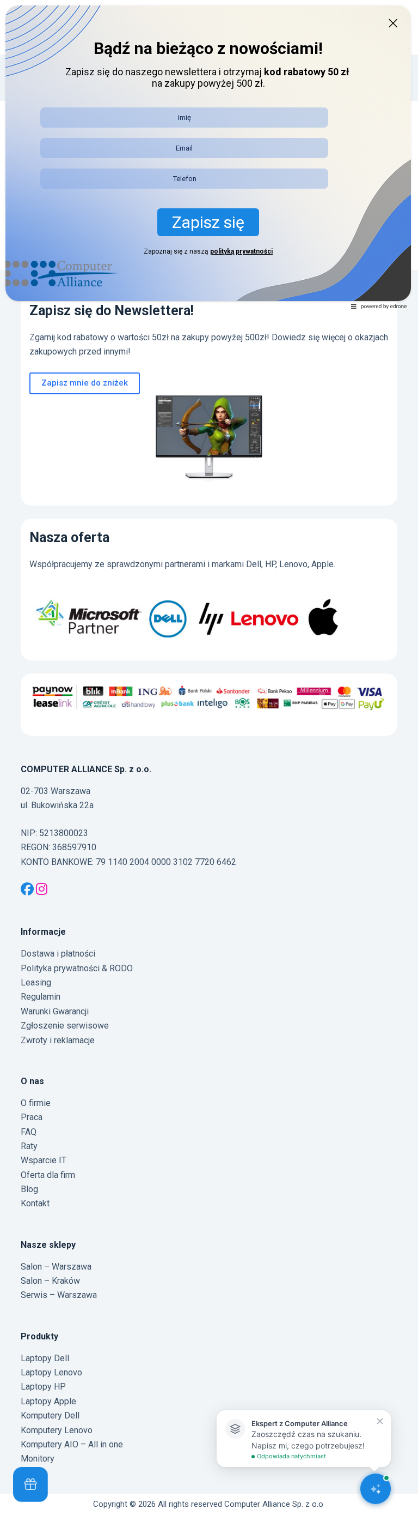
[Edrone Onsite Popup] (209, 757)
